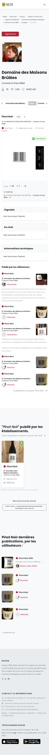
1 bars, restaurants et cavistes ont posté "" (22, 435)
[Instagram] (2, 679)
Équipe (4, 713)
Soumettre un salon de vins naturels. (19, 706)
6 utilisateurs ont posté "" (29, 390)
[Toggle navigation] (44, 4)
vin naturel (26, 729)
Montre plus (9, 633)
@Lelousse (11, 317)
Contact (42, 103)
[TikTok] (5, 679)
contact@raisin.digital (13, 709)
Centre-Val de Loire (35, 17)
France (22, 17)
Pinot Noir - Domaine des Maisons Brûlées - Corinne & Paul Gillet (24, 507)
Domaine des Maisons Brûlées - (23, 122)
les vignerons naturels (36, 665)
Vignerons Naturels (12, 20)
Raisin (5, 17)
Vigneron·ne (10, 34)
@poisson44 (11, 284)
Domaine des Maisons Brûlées (16, 103)
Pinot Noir (12, 466)
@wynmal (10, 367)
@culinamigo (12, 334)
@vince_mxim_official (28, 566)
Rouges (24, 22)
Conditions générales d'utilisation (22, 713)
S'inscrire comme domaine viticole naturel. (22, 703)
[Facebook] (8, 679)
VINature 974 (11, 479)
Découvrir (13, 17)
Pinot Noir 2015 (26, 558)
